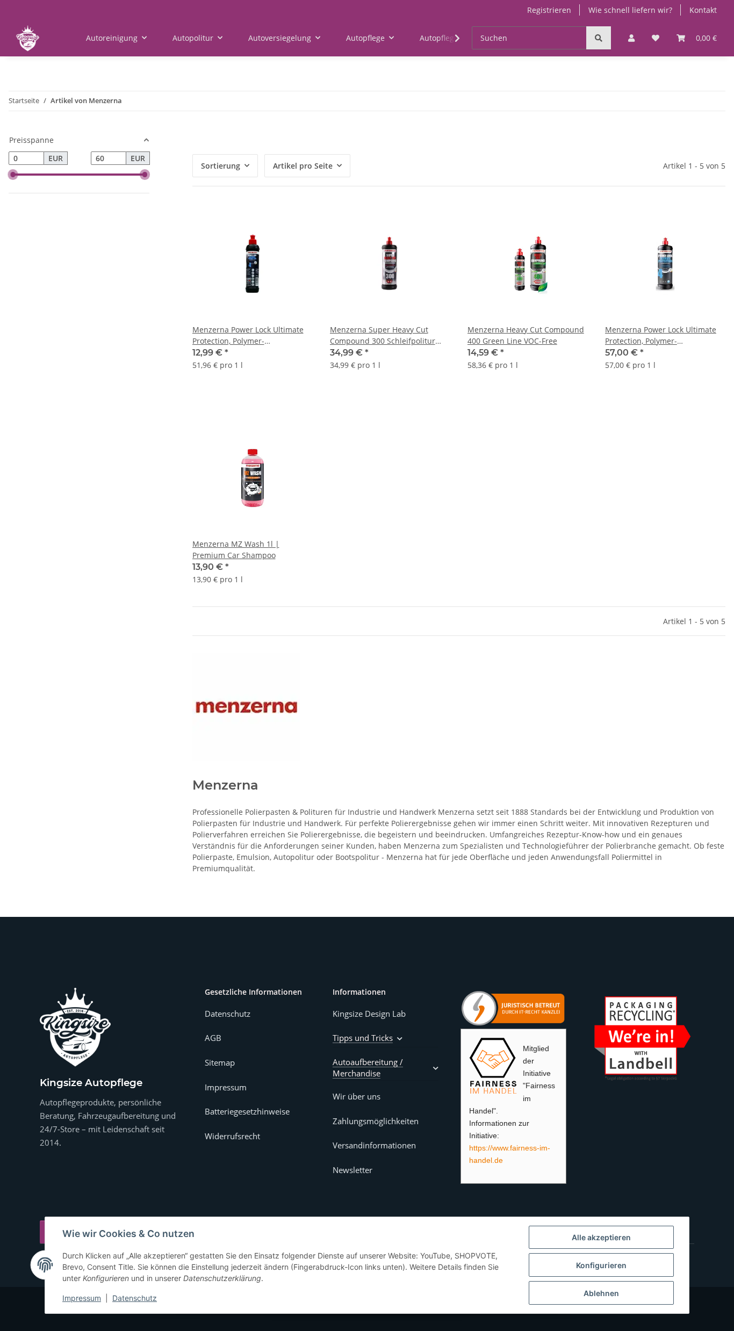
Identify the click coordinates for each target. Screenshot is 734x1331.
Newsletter (352, 1169)
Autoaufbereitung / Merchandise (368, 1068)
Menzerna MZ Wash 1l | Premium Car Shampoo (235, 549)
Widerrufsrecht (232, 1136)
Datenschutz (134, 1298)
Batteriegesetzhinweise (247, 1111)
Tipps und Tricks (363, 1037)
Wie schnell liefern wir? (630, 10)
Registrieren (549, 10)
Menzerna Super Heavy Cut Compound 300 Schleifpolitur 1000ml (382, 335)
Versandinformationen (374, 1145)
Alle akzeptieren (601, 1237)
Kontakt (703, 10)
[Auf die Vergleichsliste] (266, 222)
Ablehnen (601, 1293)
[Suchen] (598, 37)
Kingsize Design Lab (369, 1013)
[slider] (13, 174)
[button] (631, 37)
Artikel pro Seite (303, 166)
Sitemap (220, 1062)
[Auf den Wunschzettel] (294, 222)
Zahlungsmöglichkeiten (376, 1121)
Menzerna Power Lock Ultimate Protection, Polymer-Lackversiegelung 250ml (248, 335)
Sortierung (220, 166)
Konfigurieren (601, 1265)
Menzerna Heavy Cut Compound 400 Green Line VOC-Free (525, 335)
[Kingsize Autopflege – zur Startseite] (75, 1027)
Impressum (81, 1298)
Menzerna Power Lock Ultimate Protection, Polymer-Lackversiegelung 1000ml (660, 335)
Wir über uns (356, 1096)
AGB (213, 1037)
